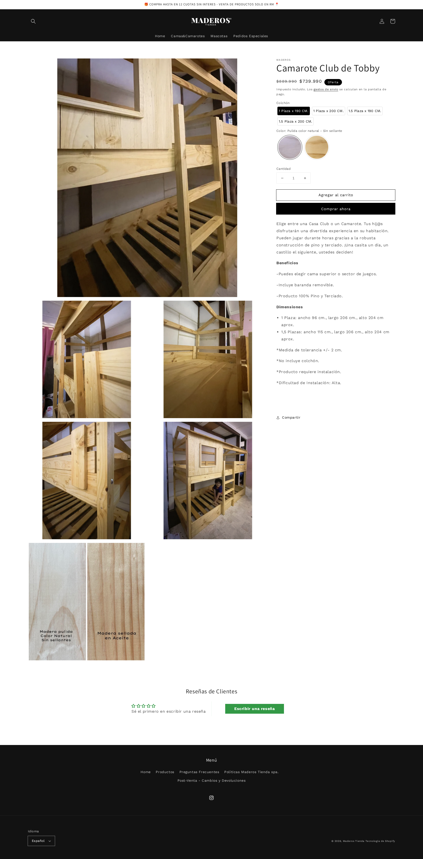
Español (38, 841)
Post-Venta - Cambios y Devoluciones (211, 780)
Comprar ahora (336, 209)
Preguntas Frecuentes (199, 772)
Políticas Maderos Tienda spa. (251, 772)
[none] (293, 111)
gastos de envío (326, 89)
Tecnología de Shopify (380, 841)
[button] (33, 21)
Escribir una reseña (254, 708)
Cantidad (283, 169)
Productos (165, 772)
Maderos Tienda (353, 841)
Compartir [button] (291, 417)
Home (146, 772)
